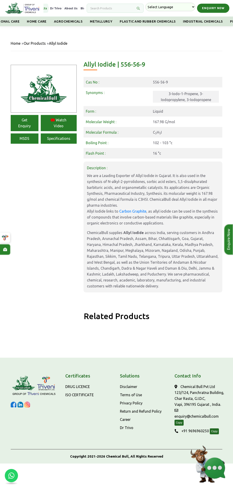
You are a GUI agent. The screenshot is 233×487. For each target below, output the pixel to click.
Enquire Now (227, 239)
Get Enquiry (24, 123)
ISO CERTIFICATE (79, 395)
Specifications (58, 138)
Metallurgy (101, 21)
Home (15, 43)
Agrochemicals (68, 21)
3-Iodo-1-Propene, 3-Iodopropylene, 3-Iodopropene (186, 97)
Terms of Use (131, 395)
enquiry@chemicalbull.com (197, 416)
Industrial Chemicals (203, 21)
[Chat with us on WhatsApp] (11, 475)
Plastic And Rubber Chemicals (148, 21)
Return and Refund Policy (141, 411)
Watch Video (60, 123)
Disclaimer (128, 387)
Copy (179, 422)
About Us (71, 8)
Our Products (35, 43)
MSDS (24, 138)
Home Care (37, 21)
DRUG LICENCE (77, 387)
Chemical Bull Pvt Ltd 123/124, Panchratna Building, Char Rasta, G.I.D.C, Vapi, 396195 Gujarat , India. (199, 395)
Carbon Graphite (132, 211)
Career (125, 419)
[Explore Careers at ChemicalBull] (5, 250)
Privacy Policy (131, 403)
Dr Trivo (55, 8)
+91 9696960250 (194, 431)
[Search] (138, 8)
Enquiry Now (213, 8)
